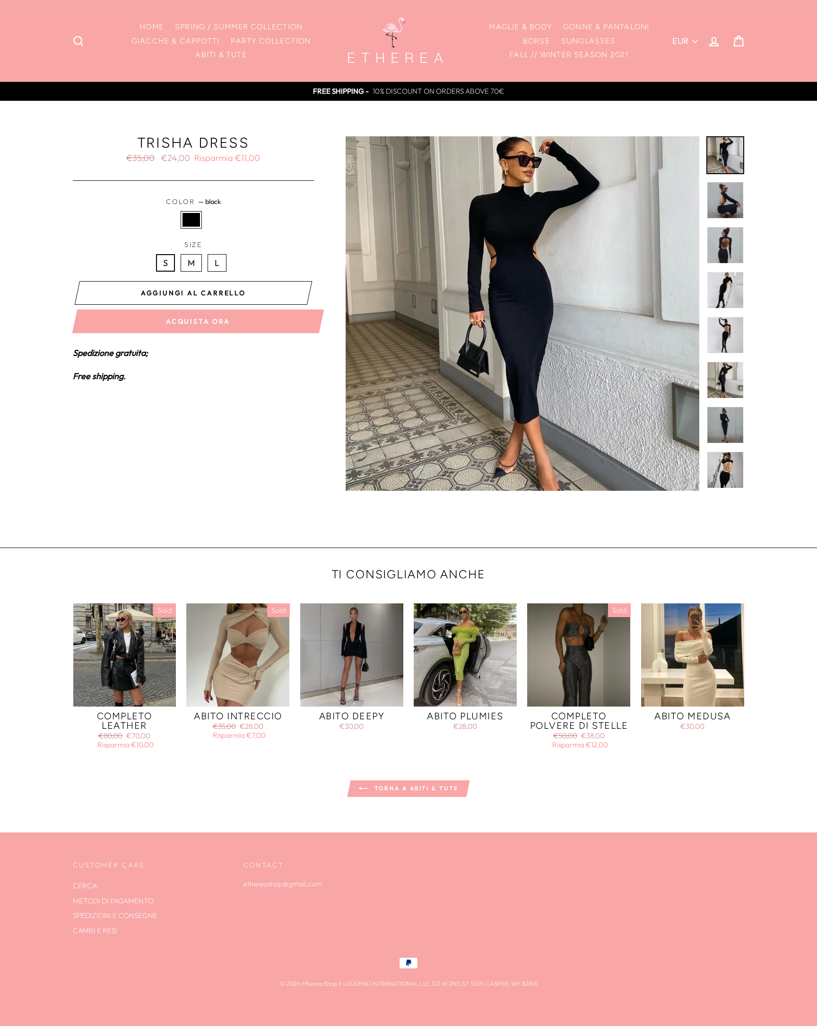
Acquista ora (198, 321)
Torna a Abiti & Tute (415, 788)
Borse (536, 40)
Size (193, 244)
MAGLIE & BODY (520, 26)
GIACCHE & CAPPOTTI (175, 40)
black (191, 220)
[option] (408, 91)
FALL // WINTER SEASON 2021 (569, 54)
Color (193, 201)
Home (151, 26)
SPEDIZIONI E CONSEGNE (115, 915)
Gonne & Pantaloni (606, 26)
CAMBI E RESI (95, 930)
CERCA (85, 885)
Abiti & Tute (220, 54)
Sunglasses (588, 40)
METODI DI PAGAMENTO (113, 900)
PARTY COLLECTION (271, 40)
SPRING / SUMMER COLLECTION (239, 26)
